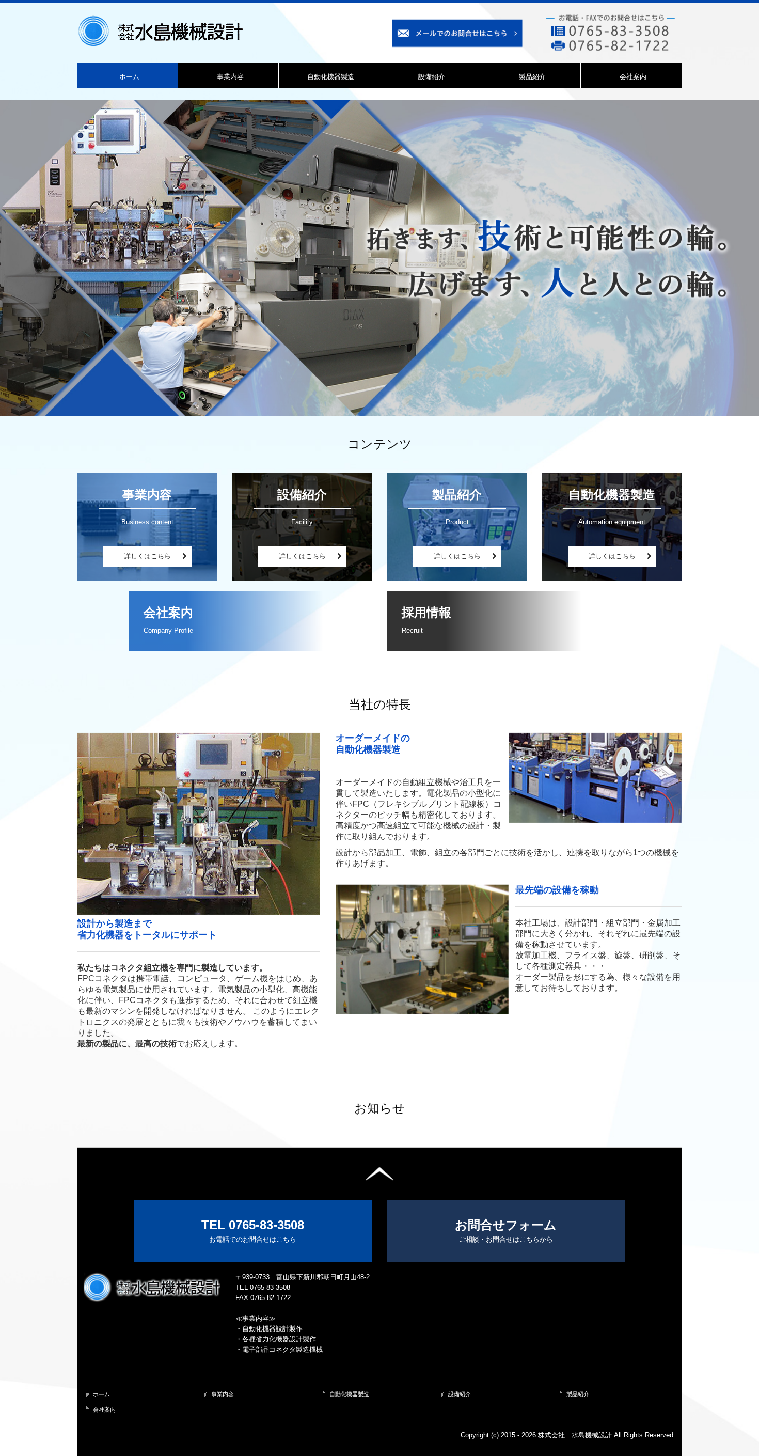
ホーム (129, 77)
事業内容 (230, 77)
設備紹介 (431, 77)
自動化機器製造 (330, 77)
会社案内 (633, 77)
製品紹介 (532, 77)
